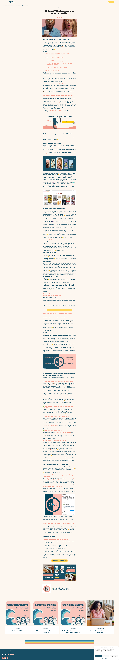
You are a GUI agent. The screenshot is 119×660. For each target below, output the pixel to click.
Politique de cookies (102, 658)
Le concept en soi (50, 58)
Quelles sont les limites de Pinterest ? (52, 70)
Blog (65, 1)
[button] (117, 647)
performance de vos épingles (55, 110)
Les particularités (50, 60)
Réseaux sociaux (61, 7)
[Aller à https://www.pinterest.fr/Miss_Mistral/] (59, 17)
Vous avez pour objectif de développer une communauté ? (58, 66)
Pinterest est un (63, 432)
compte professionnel (55, 102)
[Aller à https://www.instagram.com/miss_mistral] (57, 17)
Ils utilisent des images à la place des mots (55, 54)
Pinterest (8, 5)
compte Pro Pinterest (69, 550)
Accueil (4, 5)
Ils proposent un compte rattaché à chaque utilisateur (57, 56)
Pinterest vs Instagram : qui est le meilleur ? (54, 61)
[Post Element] (18, 617)
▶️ (59, 560)
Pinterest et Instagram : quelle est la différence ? (55, 57)
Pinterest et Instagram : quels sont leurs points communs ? (57, 53)
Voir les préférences (113, 656)
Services (61, 1)
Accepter (98, 656)
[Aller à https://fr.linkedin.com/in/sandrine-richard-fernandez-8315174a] (61, 17)
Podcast (69, 1)
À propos (74, 1)
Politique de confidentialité (108, 658)
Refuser (105, 656)
